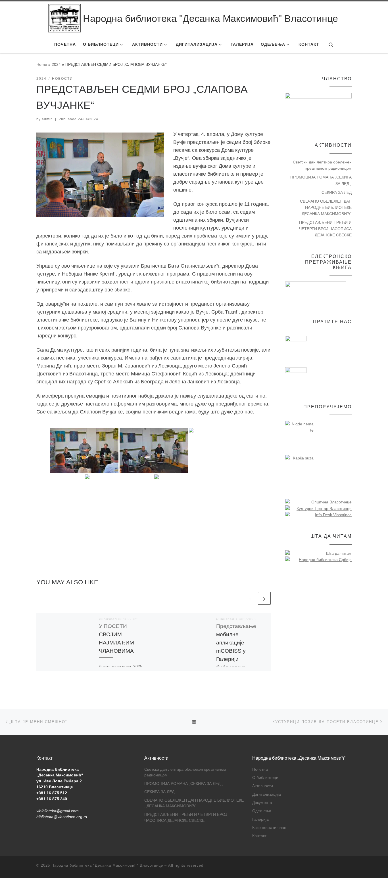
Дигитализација (266, 794)
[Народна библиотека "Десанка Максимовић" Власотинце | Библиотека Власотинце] (64, 18)
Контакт (259, 836)
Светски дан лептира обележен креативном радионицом (322, 165)
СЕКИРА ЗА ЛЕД (337, 192)
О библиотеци (265, 778)
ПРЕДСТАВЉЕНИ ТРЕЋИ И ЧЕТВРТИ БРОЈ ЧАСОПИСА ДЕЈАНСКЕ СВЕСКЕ (325, 228)
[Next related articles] (264, 598)
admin (47, 119)
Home (41, 64)
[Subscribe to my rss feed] (350, 867)
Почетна (260, 769)
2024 (56, 64)
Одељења (261, 811)
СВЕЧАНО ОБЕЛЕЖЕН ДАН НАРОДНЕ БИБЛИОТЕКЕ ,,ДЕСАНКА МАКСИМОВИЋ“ (325, 207)
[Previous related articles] (250, 598)
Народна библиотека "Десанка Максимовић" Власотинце (107, 865)
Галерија (260, 819)
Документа (262, 803)
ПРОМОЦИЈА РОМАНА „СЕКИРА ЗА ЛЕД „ (321, 180)
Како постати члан (269, 828)
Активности (262, 786)
